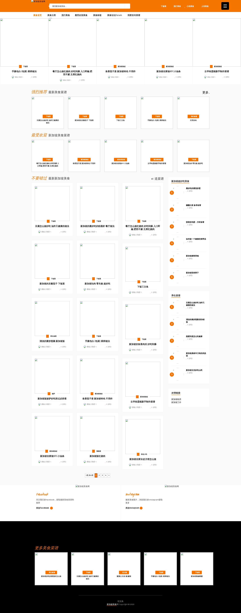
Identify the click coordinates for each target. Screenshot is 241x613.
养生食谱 (53, 336)
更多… (206, 93)
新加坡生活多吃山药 (194, 370)
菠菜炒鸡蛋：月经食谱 (195, 222)
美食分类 (51, 15)
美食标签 (97, 15)
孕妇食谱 (194, 116)
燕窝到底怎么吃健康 (194, 336)
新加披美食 (112, 604)
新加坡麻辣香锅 (192, 256)
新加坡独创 (122, 66)
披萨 (53, 394)
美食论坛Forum (114, 15)
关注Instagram (132, 508)
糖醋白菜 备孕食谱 (193, 205)
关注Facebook (42, 508)
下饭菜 (25, 66)
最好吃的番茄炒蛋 (193, 188)
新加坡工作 (176, 402)
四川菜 (124, 572)
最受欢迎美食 (80, 15)
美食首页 (37, 15)
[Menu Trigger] (225, 6)
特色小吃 (144, 454)
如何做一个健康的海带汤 (196, 239)
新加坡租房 (176, 399)
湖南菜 (98, 451)
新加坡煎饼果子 (192, 273)
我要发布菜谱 (133, 15)
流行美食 (65, 15)
